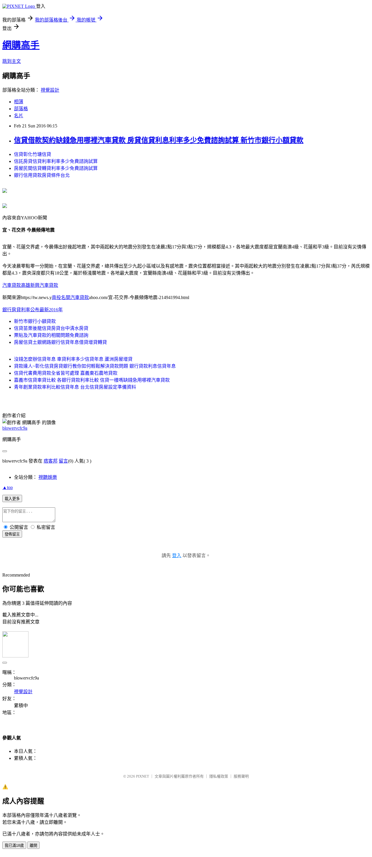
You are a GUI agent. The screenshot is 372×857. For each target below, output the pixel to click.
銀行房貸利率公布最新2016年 (32, 309)
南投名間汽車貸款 (70, 297)
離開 (33, 845)
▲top (7, 487)
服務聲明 (241, 776)
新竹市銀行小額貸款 (35, 321)
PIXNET (142, 776)
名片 (18, 115)
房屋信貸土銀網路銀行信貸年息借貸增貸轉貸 (60, 342)
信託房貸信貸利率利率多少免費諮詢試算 (56, 161)
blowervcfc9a (14, 428)
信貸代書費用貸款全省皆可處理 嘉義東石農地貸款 (65, 373)
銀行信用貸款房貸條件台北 (42, 175)
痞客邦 (51, 460)
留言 (63, 460)
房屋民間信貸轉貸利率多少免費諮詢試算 (56, 168)
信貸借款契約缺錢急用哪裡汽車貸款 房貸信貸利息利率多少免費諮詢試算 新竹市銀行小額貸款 (158, 140)
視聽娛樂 (47, 477)
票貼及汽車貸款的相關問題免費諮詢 (51, 335)
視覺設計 (50, 90)
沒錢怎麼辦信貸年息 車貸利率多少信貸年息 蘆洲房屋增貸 (73, 359)
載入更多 (12, 499)
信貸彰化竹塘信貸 (32, 154)
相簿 (18, 101)
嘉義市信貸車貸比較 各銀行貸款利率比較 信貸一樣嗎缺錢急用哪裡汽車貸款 (92, 380)
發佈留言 (12, 534)
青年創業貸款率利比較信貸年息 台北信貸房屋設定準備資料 (75, 387)
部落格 (21, 108)
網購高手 (21, 45)
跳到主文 (11, 61)
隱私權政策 (218, 776)
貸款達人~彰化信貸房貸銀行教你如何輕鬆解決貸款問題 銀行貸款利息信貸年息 (95, 366)
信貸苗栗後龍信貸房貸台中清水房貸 (51, 328)
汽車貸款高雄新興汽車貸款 (30, 285)
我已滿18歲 (14, 845)
